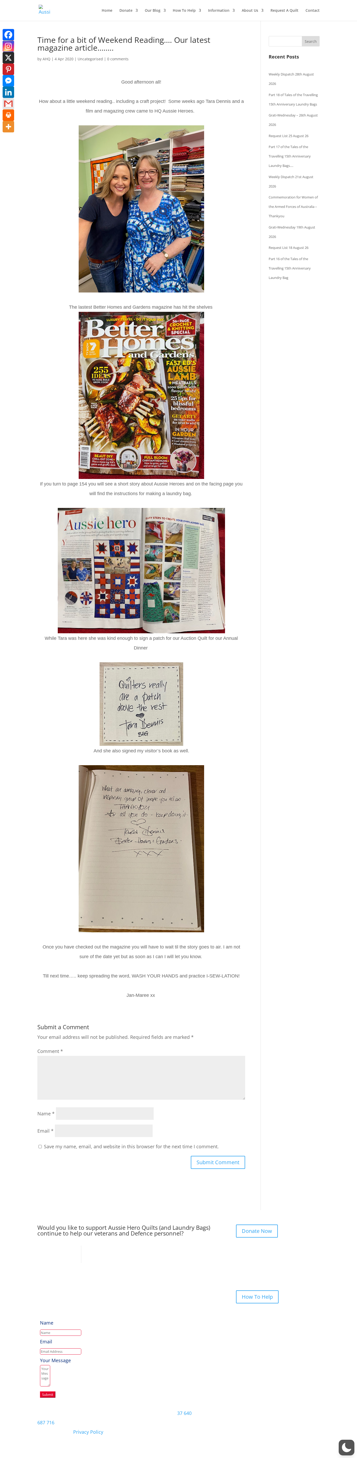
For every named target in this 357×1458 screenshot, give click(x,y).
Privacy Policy (88, 1432)
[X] (8, 57)
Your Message (55, 1360)
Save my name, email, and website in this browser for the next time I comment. (131, 1146)
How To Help (184, 11)
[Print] (8, 115)
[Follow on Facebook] (282, 1412)
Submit (47, 1394)
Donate (126, 11)
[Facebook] (8, 34)
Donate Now (257, 1230)
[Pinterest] (8, 69)
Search (311, 41)
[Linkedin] (8, 92)
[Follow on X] (293, 1412)
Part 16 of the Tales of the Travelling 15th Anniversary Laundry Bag (290, 268)
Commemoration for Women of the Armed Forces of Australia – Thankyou (293, 206)
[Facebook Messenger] (8, 80)
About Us (250, 11)
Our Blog (152, 11)
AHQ (46, 58)
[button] (346, 1447)
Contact (313, 11)
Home (107, 11)
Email (45, 1131)
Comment (50, 1051)
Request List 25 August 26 (288, 135)
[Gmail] (8, 103)
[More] (8, 126)
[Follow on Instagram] (304, 1412)
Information (218, 11)
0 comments (118, 58)
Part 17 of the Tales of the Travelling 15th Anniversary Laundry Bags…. (290, 156)
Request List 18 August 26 (288, 247)
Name (46, 1113)
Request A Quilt (284, 11)
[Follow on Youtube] (315, 1412)
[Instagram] (8, 46)
